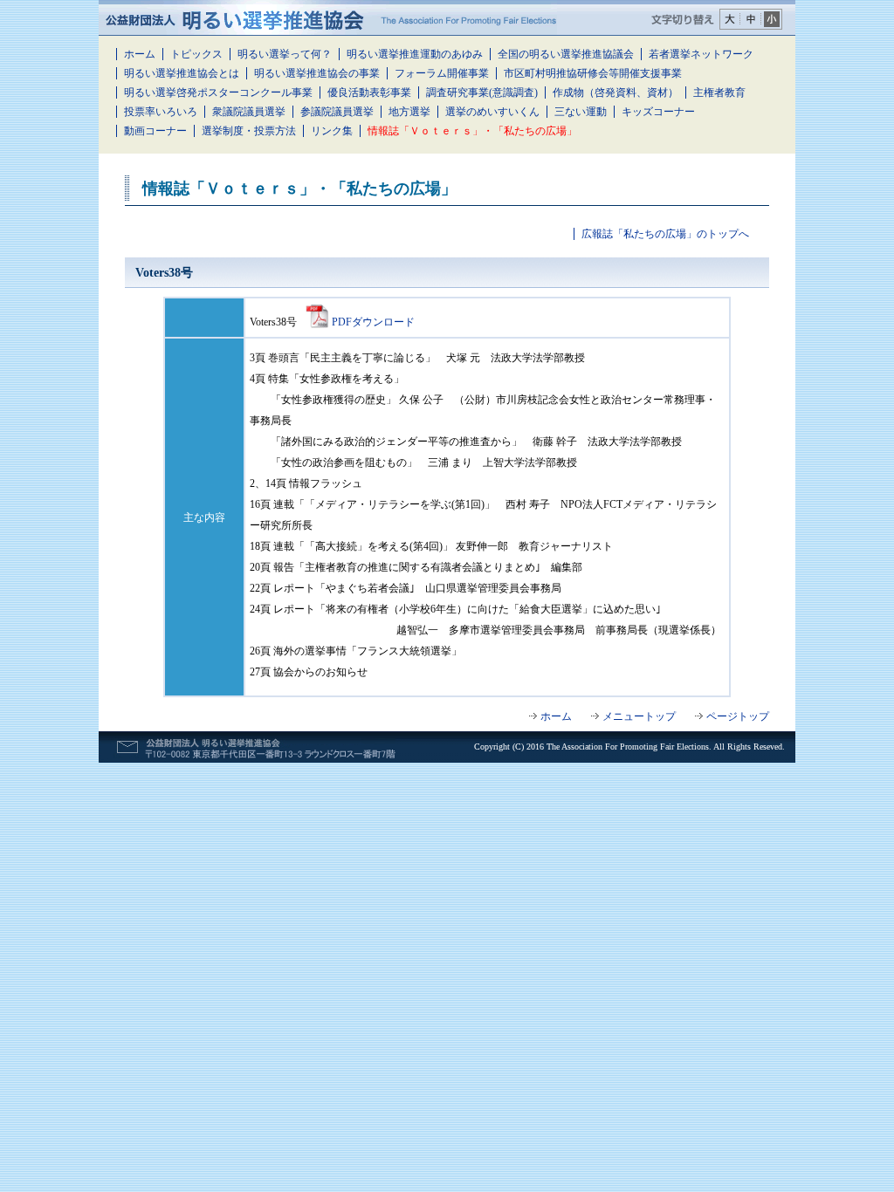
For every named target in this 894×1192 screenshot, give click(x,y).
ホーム (139, 54)
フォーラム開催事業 (442, 73)
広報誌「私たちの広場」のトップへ (665, 234)
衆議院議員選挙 (248, 112)
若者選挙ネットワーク (701, 54)
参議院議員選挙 (337, 112)
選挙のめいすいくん (492, 112)
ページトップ (737, 716)
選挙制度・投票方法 (249, 131)
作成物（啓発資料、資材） (615, 92)
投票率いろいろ (160, 112)
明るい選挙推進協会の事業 (317, 73)
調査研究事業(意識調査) (482, 92)
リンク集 (332, 131)
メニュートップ (639, 716)
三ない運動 (580, 112)
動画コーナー (155, 131)
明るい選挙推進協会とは (181, 73)
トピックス (196, 54)
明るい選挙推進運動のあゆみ (415, 54)
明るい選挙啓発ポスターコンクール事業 (218, 92)
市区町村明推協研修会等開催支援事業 (593, 73)
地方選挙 (409, 112)
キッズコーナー (658, 112)
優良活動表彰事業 (369, 92)
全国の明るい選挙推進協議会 (566, 54)
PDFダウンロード (373, 322)
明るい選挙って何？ (284, 54)
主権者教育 (719, 92)
